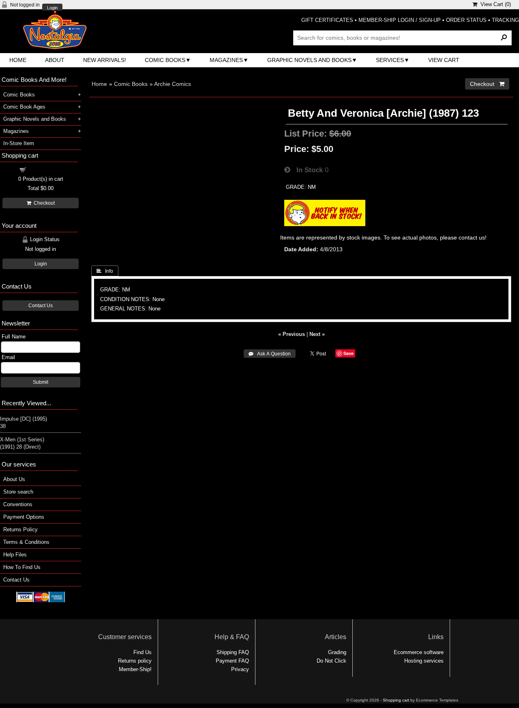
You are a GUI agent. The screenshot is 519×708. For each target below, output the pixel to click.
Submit (40, 382)
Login (52, 8)
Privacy (240, 669)
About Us (14, 479)
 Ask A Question (270, 353)
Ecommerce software (419, 652)
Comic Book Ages (24, 107)
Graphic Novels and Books (309, 60)
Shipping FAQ (233, 652)
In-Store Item (18, 143)
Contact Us (40, 305)
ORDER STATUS (466, 20)
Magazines (226, 60)
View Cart (443, 60)
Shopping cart (45, 169)
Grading (337, 652)
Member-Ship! (135, 669)
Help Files (15, 555)
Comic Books (165, 60)
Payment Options (23, 517)
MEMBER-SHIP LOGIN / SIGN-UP (399, 20)
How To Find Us (22, 567)
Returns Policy (20, 529)
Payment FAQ (232, 661)
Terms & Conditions (26, 542)
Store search (18, 492)
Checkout (43, 203)
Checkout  (487, 84)
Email (8, 357)
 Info (105, 271)
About (54, 60)
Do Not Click (331, 661)
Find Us (142, 652)
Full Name (14, 337)
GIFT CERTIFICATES (327, 20)
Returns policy (135, 661)
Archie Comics (172, 84)
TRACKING (505, 20)
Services (390, 60)
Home (17, 60)
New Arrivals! (104, 60)
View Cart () (494, 4)
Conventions (17, 504)
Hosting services (424, 661)
